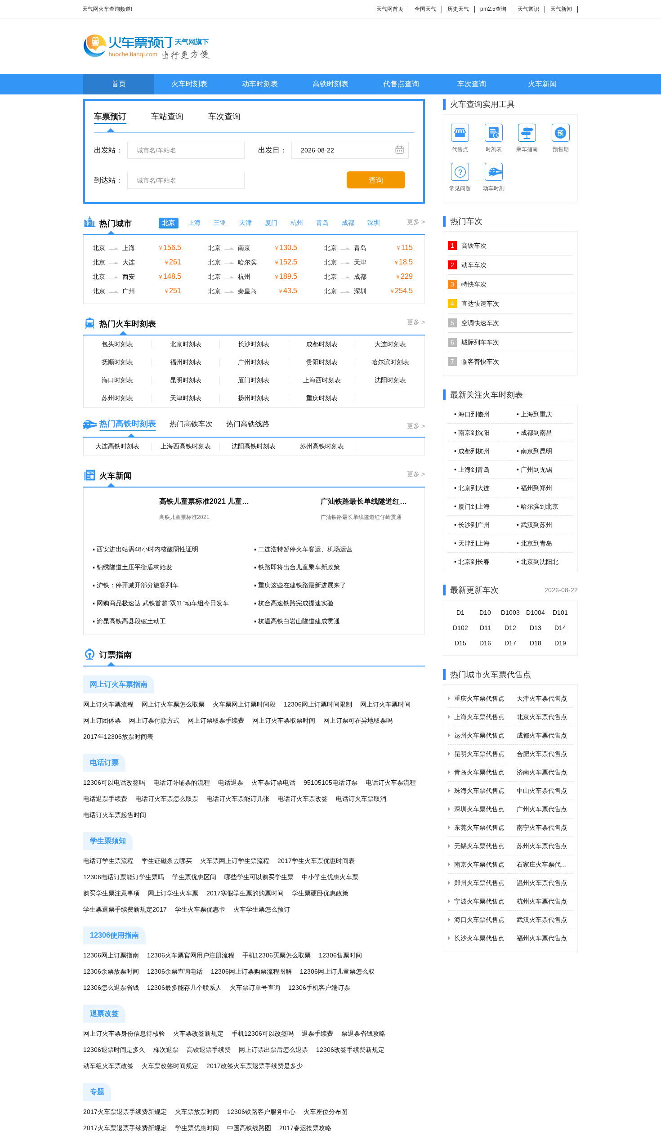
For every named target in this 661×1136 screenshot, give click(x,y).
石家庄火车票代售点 (545, 864)
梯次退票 (166, 1049)
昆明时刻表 (185, 380)
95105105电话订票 (330, 782)
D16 (485, 643)
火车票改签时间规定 (170, 1065)
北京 (168, 222)
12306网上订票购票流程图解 (251, 971)
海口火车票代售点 (479, 919)
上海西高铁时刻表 (186, 446)
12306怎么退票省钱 (111, 987)
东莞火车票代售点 (479, 827)
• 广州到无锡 (534, 469)
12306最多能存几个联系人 (184, 987)
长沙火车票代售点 (479, 938)
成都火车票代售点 (542, 735)
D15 (460, 643)
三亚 (220, 222)
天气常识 (528, 9)
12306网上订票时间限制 (318, 704)
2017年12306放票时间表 (118, 736)
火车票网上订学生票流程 (234, 860)
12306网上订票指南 (111, 955)
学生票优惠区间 (194, 877)
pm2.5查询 (493, 9)
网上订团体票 (102, 720)
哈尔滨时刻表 (390, 362)
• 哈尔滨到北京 (537, 506)
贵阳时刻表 (322, 362)
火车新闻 (542, 84)
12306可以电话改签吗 (114, 782)
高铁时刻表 (330, 84)
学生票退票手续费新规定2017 (125, 909)
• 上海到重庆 (534, 414)
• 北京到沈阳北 (537, 561)
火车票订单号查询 (255, 987)
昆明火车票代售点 (479, 753)
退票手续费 (317, 1033)
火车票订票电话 (273, 782)
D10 (485, 612)
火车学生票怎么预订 (261, 909)
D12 (510, 627)
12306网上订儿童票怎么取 (337, 971)
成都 (348, 222)
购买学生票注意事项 (111, 893)
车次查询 (471, 84)
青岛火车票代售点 (479, 772)
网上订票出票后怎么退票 (273, 1049)
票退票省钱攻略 (363, 1033)
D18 (535, 643)
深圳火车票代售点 (479, 809)
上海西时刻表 (322, 380)
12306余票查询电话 (175, 971)
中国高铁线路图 (249, 1128)
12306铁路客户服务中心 (261, 1111)
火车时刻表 (189, 84)
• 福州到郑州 (534, 488)
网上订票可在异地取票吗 (358, 720)
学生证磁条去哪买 (167, 860)
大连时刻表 (390, 344)
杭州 (296, 222)
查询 (376, 180)
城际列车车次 (475, 342)
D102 (460, 627)
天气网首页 (389, 9)
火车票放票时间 (197, 1111)
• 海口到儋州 (472, 414)
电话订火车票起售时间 (114, 814)
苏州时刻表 (117, 398)
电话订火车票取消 (361, 798)
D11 (485, 627)
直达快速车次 (475, 303)
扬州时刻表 (253, 398)
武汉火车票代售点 (542, 919)
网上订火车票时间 (385, 704)
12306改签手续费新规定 (350, 1049)
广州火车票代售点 (542, 809)
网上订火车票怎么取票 (173, 704)
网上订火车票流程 (108, 704)
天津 (245, 222)
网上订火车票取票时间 (283, 720)
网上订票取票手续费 (216, 720)
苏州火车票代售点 (542, 846)
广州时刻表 (253, 362)
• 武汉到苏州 (534, 524)
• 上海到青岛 (472, 469)
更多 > (416, 221)
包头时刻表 (117, 344)
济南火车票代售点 (542, 772)
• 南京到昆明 (534, 451)
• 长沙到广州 (472, 524)
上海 (194, 222)
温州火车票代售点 (542, 882)
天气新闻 (561, 9)
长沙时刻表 (253, 344)
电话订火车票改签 (302, 798)
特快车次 (469, 284)
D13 (535, 627)
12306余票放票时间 (111, 971)
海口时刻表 (117, 380)
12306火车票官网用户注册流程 (190, 955)
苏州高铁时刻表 (322, 446)
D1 (460, 612)
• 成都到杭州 (472, 451)
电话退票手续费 (105, 798)
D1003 (510, 612)
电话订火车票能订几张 (237, 798)
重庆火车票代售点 (479, 698)
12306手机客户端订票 (319, 987)
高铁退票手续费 (209, 1049)
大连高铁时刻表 (117, 446)
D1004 (535, 612)
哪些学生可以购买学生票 (259, 877)
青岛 (322, 222)
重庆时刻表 (322, 398)
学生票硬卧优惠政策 (320, 893)
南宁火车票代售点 (542, 827)
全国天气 (425, 9)
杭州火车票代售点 (542, 901)
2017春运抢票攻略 (305, 1128)
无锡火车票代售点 (479, 846)
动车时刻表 (260, 84)
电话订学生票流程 (108, 860)
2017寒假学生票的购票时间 (245, 893)
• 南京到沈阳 (472, 432)
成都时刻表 (322, 344)
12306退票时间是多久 (114, 1049)
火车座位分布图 (326, 1111)
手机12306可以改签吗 (263, 1033)
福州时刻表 (185, 362)
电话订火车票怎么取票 (166, 798)
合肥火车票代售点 (542, 753)
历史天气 (458, 9)
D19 (560, 643)
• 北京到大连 (472, 488)
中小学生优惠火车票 (330, 877)
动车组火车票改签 (108, 1065)
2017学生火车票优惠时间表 (316, 860)
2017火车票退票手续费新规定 (125, 1111)
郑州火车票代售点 (479, 882)
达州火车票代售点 (479, 735)
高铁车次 (469, 245)
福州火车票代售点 (542, 938)
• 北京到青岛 (534, 543)
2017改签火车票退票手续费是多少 (254, 1065)
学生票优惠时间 (197, 1128)
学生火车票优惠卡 (200, 909)
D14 (560, 627)
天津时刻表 (185, 398)
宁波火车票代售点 (479, 901)
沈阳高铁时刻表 (254, 446)
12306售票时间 (340, 955)
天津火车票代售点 (542, 698)
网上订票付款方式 (154, 720)
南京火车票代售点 (479, 864)
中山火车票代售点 (542, 790)
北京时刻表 (185, 344)
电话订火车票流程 (391, 782)
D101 (560, 612)
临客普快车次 (475, 361)
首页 (119, 84)
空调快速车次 (475, 322)
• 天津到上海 (472, 543)
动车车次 (469, 264)
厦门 (271, 222)
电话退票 (230, 782)
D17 (510, 643)
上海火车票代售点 (479, 716)
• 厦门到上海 (472, 506)
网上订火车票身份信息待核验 (124, 1033)
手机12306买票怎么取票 (276, 955)
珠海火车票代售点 (479, 790)
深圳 (373, 222)
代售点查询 (401, 84)
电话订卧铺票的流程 (181, 782)
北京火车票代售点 (542, 716)
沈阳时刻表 (390, 380)
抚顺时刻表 (117, 362)
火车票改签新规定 (198, 1033)
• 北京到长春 (472, 561)
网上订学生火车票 (173, 893)
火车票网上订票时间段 (244, 704)
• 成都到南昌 (534, 432)
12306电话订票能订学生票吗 (123, 877)
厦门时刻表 (253, 380)
